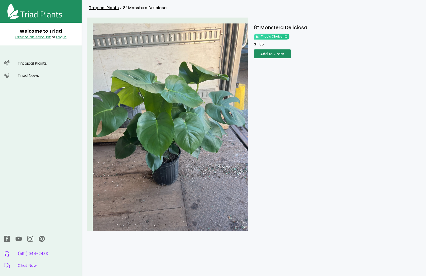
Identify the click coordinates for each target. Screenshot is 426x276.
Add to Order (272, 53)
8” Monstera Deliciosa (145, 8)
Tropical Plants (104, 8)
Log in (61, 37)
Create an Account (33, 37)
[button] (41, 266)
